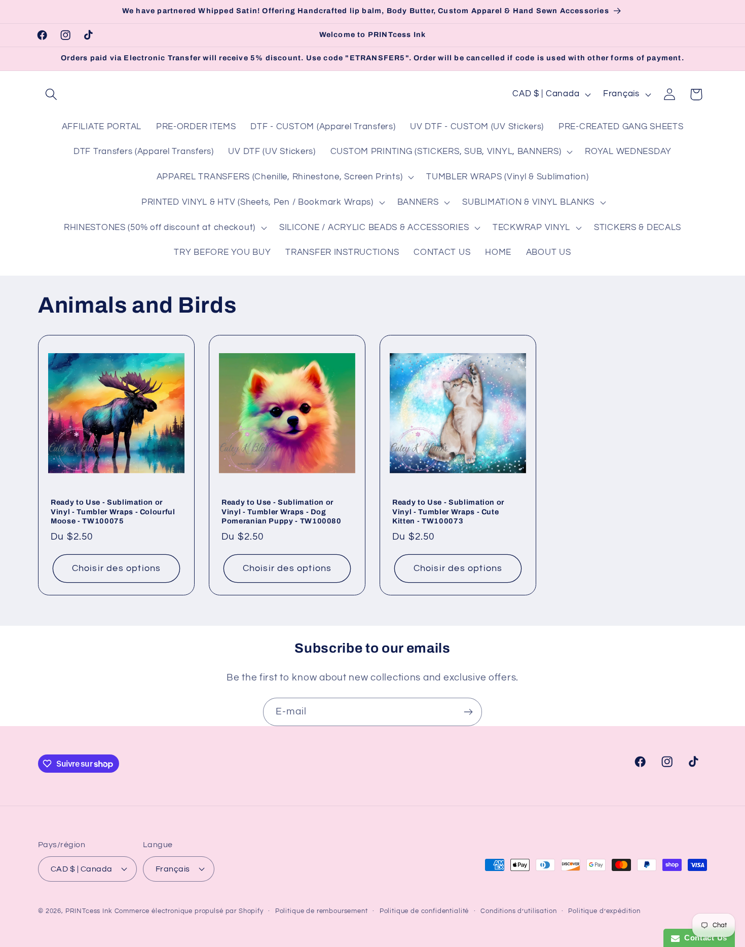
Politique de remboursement (321, 911)
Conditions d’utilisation (518, 911)
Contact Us (703, 937)
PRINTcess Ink (89, 911)
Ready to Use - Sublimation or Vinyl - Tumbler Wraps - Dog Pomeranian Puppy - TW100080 (281, 511)
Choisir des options (116, 568)
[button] (51, 94)
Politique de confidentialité (424, 911)
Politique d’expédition (604, 911)
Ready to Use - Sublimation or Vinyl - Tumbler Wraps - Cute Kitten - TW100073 (448, 511)
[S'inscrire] (468, 712)
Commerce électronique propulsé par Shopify (189, 911)
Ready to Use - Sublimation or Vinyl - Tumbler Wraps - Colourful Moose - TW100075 (113, 511)
